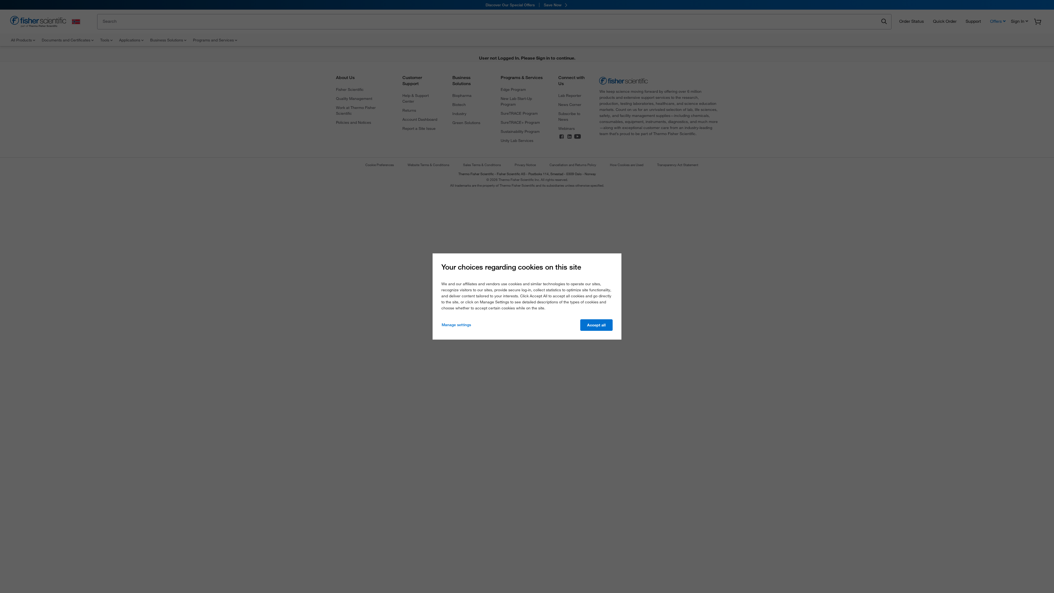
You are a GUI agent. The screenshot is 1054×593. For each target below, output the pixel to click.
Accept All (596, 325)
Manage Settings (456, 324)
